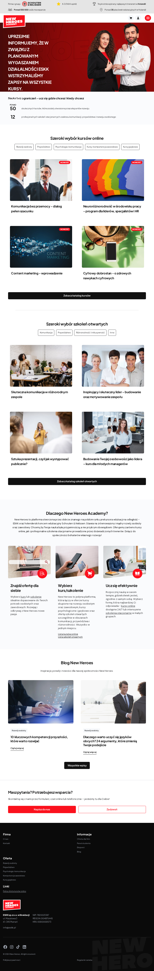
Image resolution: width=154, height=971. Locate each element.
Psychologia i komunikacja (68, 146)
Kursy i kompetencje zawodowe (102, 146)
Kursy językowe (130, 146)
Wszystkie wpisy (77, 765)
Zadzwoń (112, 809)
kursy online (128, 606)
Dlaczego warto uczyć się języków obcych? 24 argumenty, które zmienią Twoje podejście (110, 741)
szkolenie (36, 596)
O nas (5, 839)
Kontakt (6, 843)
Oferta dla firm (83, 839)
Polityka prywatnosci (11, 960)
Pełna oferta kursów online (14, 891)
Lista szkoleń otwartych (70, 636)
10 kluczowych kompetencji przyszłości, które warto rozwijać (39, 739)
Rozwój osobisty (24, 146)
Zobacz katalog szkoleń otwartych (77, 481)
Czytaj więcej (17, 748)
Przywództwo (43, 146)
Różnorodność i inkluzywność (90, 332)
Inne (112, 332)
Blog (79, 852)
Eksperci (81, 847)
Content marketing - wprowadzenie (36, 273)
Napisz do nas (42, 809)
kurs (23, 596)
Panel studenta (84, 843)
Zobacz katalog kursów (77, 295)
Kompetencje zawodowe (14, 875)
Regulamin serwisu (84, 960)
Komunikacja (46, 332)
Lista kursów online (68, 634)
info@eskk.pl (9, 927)
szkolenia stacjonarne (119, 613)
